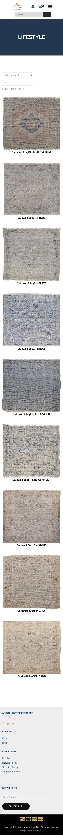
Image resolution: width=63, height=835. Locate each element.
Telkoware (37, 830)
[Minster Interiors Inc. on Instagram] (15, 723)
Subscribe (16, 806)
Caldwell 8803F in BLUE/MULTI (31, 414)
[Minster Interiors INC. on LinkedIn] (10, 723)
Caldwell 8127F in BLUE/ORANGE (31, 152)
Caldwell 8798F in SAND (31, 676)
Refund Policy (9, 762)
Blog (4, 742)
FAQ (4, 738)
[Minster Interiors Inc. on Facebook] (4, 723)
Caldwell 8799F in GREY (31, 610)
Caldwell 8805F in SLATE (31, 283)
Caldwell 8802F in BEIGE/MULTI (32, 479)
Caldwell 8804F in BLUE (32, 348)
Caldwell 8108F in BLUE (31, 217)
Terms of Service (11, 771)
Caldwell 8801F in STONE (31, 545)
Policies (6, 758)
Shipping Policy (10, 767)
